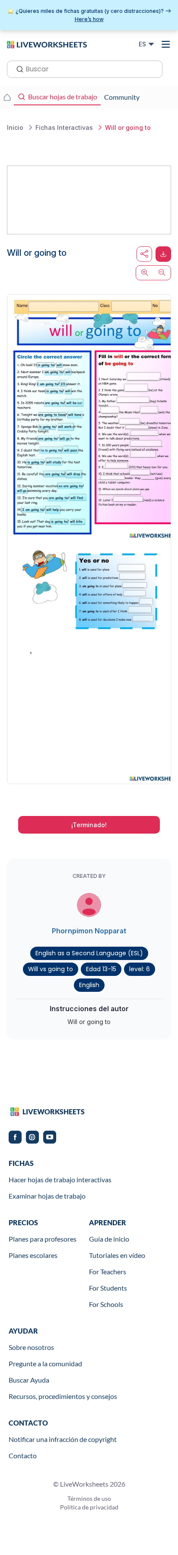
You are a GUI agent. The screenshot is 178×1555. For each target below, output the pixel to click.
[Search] (17, 68)
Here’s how (89, 19)
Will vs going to (50, 969)
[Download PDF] (163, 254)
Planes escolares (33, 1255)
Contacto (23, 1455)
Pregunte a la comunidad (45, 1363)
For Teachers (107, 1271)
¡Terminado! (89, 824)
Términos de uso (89, 1498)
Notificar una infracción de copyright (63, 1439)
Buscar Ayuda (29, 1380)
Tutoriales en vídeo (117, 1255)
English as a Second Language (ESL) (89, 953)
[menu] (166, 44)
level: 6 (139, 969)
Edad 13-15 (101, 969)
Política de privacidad (89, 1507)
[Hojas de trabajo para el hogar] (7, 97)
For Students (108, 1288)
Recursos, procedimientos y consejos (63, 1396)
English (89, 985)
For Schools (106, 1304)
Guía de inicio (109, 1239)
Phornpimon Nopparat (89, 930)
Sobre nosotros (31, 1347)
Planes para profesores (42, 1239)
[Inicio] (47, 44)
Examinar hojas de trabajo (47, 1196)
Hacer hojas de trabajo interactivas (60, 1179)
